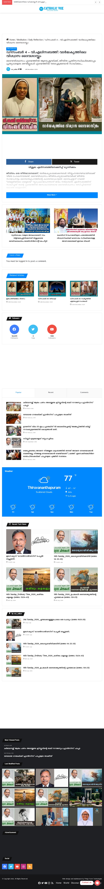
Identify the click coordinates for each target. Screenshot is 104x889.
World (66, 883)
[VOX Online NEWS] (52, 9)
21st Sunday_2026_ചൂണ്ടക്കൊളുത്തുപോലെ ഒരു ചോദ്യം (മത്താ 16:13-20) (54, 620)
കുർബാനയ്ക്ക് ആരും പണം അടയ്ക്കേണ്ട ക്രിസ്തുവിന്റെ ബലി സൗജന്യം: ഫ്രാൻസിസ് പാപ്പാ (58, 404)
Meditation (21, 40)
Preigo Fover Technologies (93, 879)
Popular (18, 392)
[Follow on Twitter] (19, 70)
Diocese (75, 883)
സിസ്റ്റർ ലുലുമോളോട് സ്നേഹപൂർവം (38, 439)
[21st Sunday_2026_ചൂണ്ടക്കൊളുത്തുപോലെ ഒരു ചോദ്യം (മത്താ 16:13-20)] (13, 624)
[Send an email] (21, 70)
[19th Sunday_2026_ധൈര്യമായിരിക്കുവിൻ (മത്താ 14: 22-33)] (76, 541)
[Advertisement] (52, 23)
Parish (83, 883)
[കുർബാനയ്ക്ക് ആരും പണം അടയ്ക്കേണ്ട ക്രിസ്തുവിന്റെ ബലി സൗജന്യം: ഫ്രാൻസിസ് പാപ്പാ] (13, 407)
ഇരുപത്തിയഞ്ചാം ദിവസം (15, 299)
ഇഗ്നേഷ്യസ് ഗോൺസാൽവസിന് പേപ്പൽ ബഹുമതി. (24, 558)
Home (12, 40)
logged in (23, 261)
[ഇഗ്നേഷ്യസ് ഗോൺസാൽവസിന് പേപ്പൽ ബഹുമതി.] (28, 541)
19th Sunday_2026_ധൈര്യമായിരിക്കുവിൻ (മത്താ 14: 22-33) (75, 558)
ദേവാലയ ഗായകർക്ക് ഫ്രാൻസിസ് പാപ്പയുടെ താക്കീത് (47, 415)
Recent (50, 392)
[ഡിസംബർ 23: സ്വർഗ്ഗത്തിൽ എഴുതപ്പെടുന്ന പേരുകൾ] (84, 288)
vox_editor (14, 70)
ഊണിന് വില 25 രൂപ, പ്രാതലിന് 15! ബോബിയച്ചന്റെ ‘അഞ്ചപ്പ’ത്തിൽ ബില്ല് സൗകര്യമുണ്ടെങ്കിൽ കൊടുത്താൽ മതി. (56, 429)
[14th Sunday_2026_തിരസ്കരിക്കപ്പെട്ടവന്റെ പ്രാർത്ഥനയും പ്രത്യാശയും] (18, 817)
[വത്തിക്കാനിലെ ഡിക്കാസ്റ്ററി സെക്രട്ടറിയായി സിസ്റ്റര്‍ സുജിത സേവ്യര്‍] (52, 817)
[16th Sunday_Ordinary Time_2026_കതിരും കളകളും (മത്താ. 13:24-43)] (28, 579)
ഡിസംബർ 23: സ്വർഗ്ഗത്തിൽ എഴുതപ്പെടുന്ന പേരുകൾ (80, 300)
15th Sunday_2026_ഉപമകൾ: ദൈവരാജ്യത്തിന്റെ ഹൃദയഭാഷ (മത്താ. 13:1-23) (75, 596)
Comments (84, 392)
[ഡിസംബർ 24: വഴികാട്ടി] (52, 288)
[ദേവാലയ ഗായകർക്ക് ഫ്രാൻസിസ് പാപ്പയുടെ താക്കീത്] (13, 419)
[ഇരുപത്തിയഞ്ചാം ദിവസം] (20, 288)
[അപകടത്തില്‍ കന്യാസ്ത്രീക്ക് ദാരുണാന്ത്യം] (85, 817)
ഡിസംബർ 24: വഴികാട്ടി (47, 299)
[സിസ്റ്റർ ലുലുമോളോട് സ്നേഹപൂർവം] (13, 443)
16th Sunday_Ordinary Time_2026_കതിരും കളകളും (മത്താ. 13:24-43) (24, 596)
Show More (51, 195)
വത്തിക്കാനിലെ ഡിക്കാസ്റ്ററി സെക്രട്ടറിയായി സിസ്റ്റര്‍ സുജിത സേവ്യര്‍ (43, 2)
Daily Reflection (35, 40)
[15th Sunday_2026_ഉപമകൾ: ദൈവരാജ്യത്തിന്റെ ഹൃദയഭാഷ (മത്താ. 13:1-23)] (76, 579)
